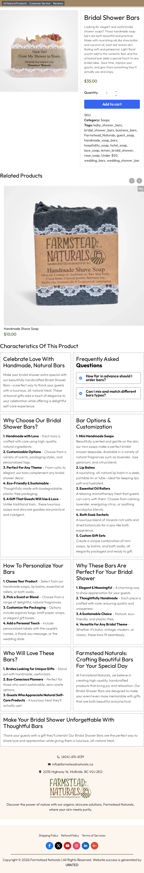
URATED (72, 865)
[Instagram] (76, 845)
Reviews (58, 3)
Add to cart (112, 104)
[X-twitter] (58, 845)
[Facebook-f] (49, 845)
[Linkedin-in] (85, 845)
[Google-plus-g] (94, 845)
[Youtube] (67, 845)
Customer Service (39, 3)
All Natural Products (15, 3)
